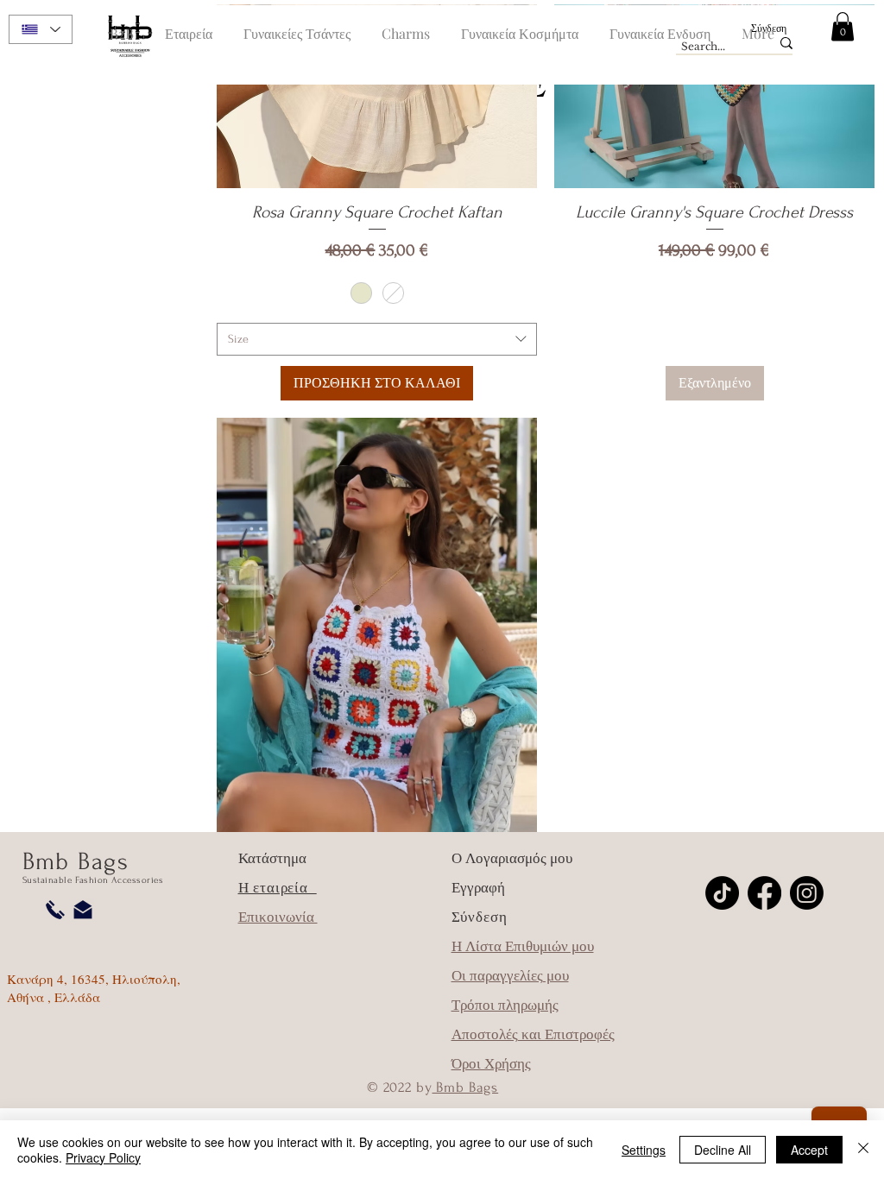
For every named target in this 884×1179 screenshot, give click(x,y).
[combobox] (377, 339)
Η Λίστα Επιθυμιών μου (522, 946)
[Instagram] (807, 893)
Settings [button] (644, 1149)
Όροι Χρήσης (491, 1064)
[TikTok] (722, 893)
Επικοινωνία (278, 917)
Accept (809, 1149)
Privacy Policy (103, 1157)
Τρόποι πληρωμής (505, 1005)
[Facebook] (764, 893)
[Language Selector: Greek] (41, 29)
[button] (842, 26)
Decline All (722, 1149)
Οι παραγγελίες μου (510, 976)
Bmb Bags (466, 1087)
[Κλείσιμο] (863, 1149)
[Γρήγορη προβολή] (377, 631)
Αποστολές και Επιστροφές (533, 1034)
